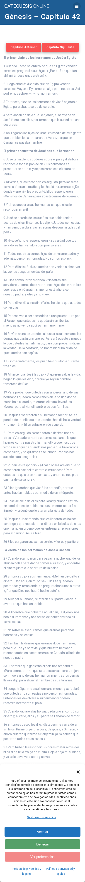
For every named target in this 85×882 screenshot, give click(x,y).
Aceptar (42, 832)
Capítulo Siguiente (60, 47)
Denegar (42, 844)
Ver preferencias (42, 857)
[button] (78, 772)
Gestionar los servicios (41, 817)
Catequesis (26, 6)
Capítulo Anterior (24, 47)
